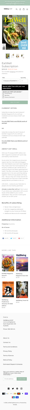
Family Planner (8, 93)
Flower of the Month (10, 97)
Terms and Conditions (10, 347)
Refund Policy (7, 360)
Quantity (23, 77)
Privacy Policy (7, 351)
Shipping (12, 71)
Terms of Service (8, 355)
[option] (7, 56)
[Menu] (27, 9)
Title (3, 77)
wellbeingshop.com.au (14, 402)
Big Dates (7, 95)
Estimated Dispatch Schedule (12, 364)
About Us (6, 338)
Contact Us (6, 342)
